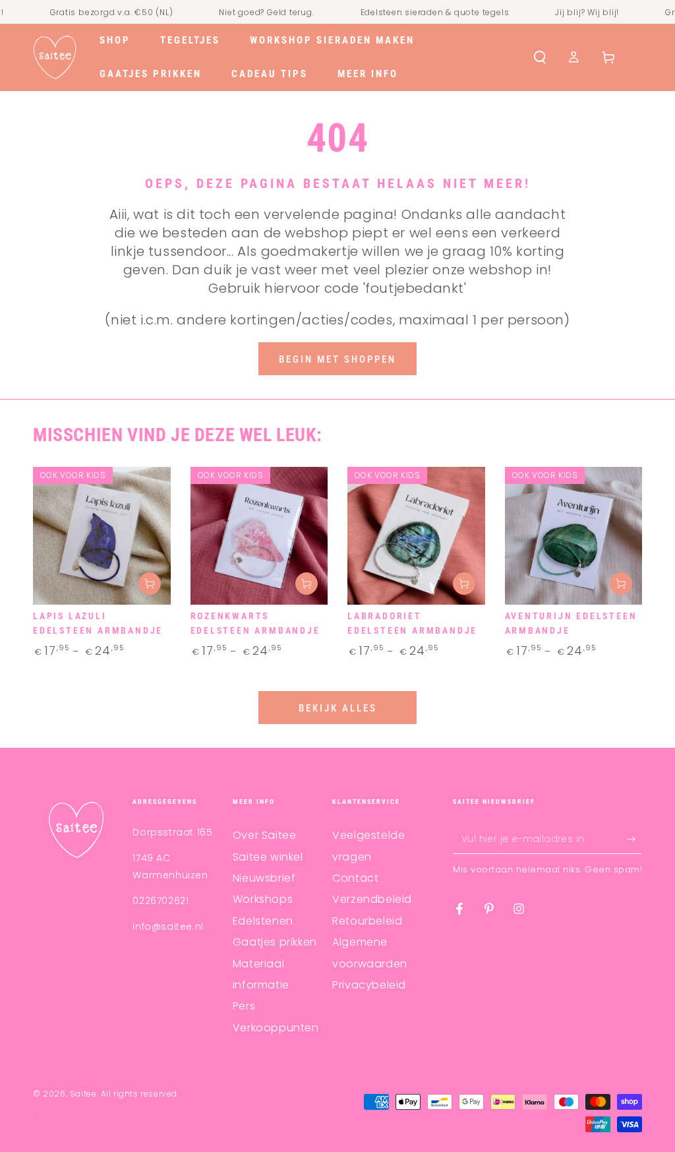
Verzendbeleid (372, 899)
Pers (244, 1006)
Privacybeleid (369, 984)
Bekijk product (149, 583)
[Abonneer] (634, 838)
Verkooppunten (276, 1027)
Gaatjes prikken (275, 942)
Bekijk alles (338, 708)
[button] (540, 57)
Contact (355, 878)
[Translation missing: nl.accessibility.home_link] (54, 57)
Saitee (83, 1093)
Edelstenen (263, 920)
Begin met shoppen (337, 359)
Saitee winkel (268, 856)
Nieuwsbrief (264, 878)
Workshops (263, 899)
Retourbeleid (367, 920)
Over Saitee (265, 835)
